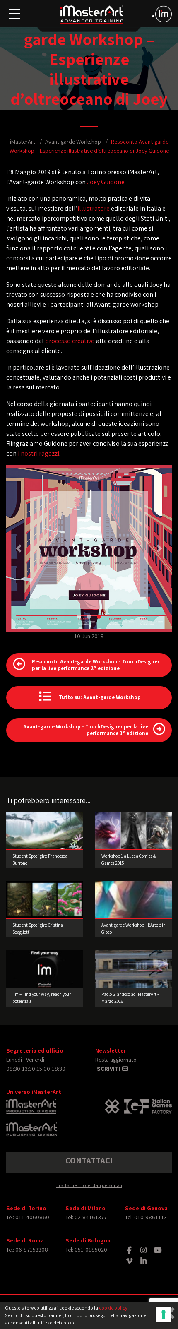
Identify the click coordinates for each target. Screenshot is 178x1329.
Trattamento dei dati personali (89, 1185)
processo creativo (70, 340)
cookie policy (113, 1308)
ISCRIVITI (108, 1068)
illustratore (93, 208)
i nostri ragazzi (38, 453)
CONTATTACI (89, 1160)
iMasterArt (22, 141)
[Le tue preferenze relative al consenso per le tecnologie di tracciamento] (163, 1314)
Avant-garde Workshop (73, 141)
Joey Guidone (106, 182)
